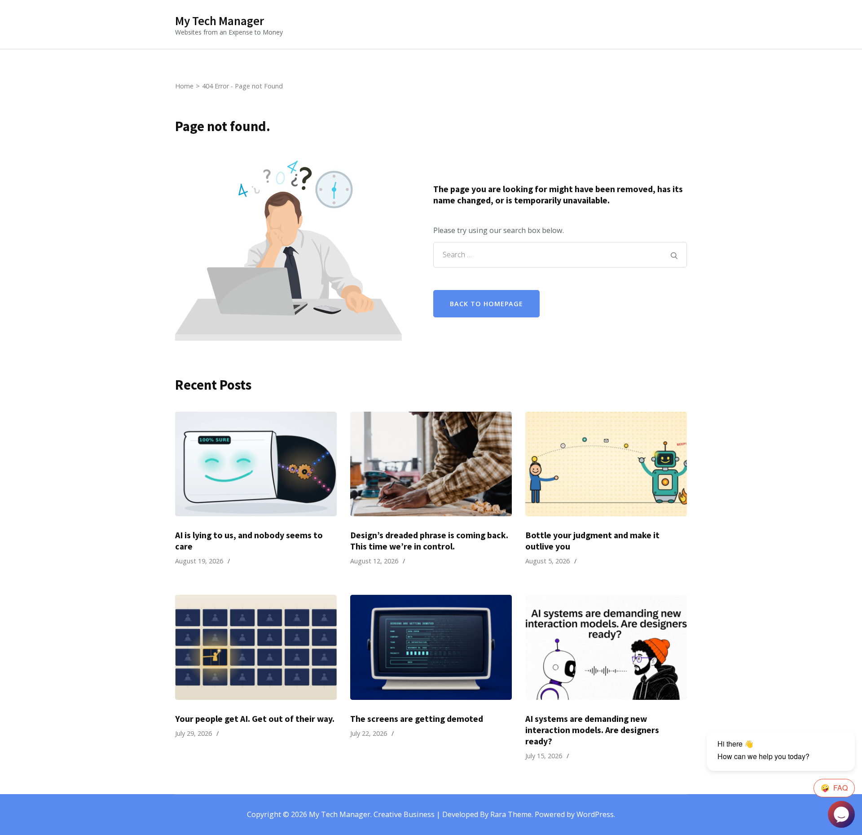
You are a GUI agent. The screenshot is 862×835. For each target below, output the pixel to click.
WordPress (595, 814)
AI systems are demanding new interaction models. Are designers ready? (592, 730)
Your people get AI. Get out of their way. (254, 718)
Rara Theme (511, 814)
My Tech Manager (219, 20)
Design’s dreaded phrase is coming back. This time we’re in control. (429, 541)
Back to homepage (486, 303)
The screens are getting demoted (416, 718)
